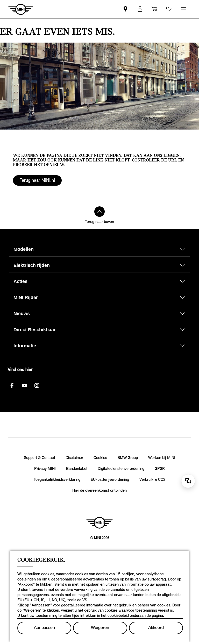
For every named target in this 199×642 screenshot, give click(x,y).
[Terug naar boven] (99, 211)
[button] (140, 9)
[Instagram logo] (37, 385)
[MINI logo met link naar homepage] (99, 522)
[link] (125, 9)
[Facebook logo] (12, 385)
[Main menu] (183, 9)
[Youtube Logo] (24, 385)
